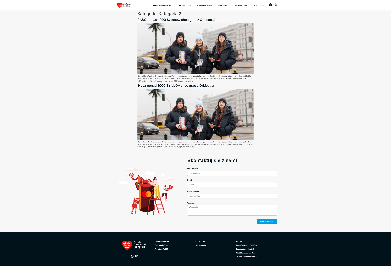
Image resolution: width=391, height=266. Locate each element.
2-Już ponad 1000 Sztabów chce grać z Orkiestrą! (176, 20)
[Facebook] (270, 4)
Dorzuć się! (222, 5)
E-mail (189, 180)
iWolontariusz (259, 5)
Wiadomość (192, 203)
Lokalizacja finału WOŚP (162, 5)
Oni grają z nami (184, 5)
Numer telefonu (193, 191)
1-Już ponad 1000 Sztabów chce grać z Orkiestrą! (176, 86)
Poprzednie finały (240, 5)
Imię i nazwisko (193, 168)
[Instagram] (275, 4)
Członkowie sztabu (204, 5)
